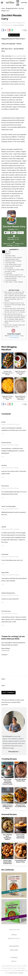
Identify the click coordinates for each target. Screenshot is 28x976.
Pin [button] (15, 232)
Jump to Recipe (14, 35)
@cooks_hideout (14, 335)
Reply (2, 433)
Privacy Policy (14, 938)
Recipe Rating (5, 648)
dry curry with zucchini (19, 56)
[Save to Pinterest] (8, 30)
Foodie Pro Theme (15, 973)
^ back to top (14, 929)
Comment (4, 654)
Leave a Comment (18, 25)
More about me (13, 751)
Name (3, 679)
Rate (21, 232)
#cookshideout (13, 337)
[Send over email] (11, 30)
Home (3, 8)
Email (3, 685)
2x (6, 251)
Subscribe (14, 950)
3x (9, 251)
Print (7, 232)
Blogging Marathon (12, 8)
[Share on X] (5, 30)
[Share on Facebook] (2, 30)
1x (3, 251)
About (14, 961)
